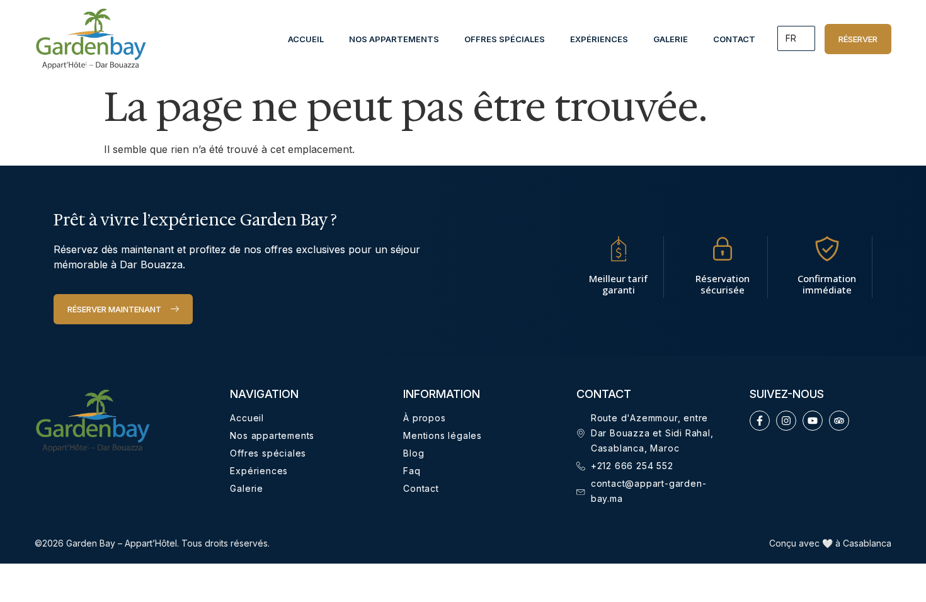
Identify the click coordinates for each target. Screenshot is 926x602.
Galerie (670, 39)
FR (791, 38)
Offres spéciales (504, 39)
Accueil (306, 39)
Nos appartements (394, 39)
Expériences (599, 39)
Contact (734, 39)
